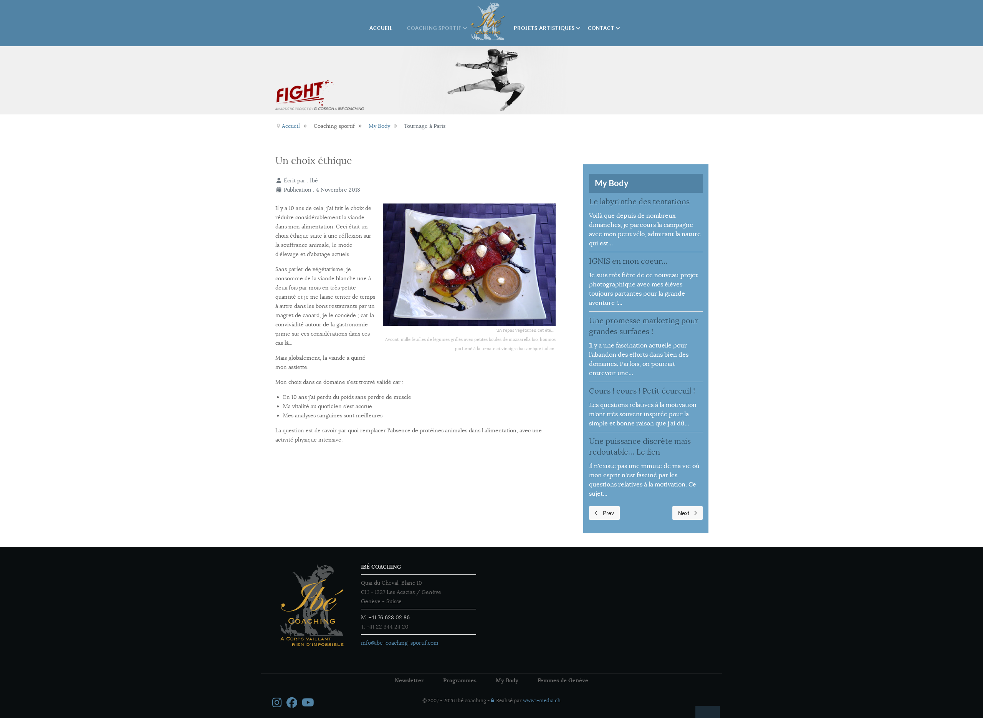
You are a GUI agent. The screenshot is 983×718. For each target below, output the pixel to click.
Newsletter (409, 680)
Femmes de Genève (563, 680)
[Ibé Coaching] (488, 21)
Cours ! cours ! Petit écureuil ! (642, 391)
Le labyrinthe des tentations (639, 202)
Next (683, 513)
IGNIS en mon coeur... (628, 261)
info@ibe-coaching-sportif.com (400, 642)
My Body (507, 680)
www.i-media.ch (542, 701)
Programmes (460, 680)
